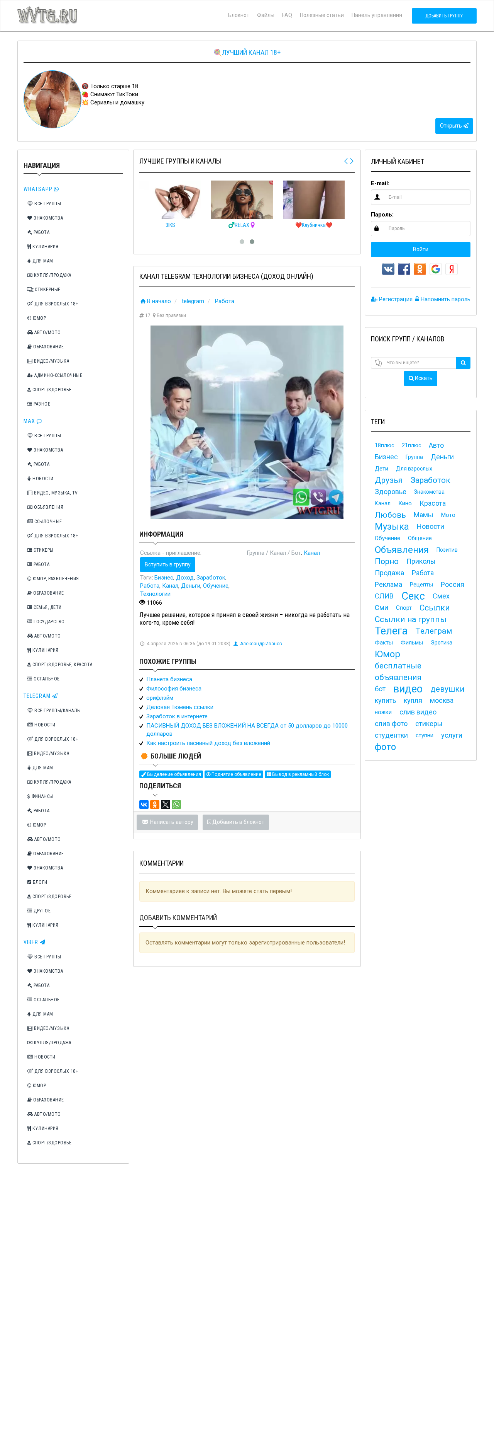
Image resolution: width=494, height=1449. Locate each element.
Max (30, 421)
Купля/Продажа (52, 275)
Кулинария (45, 246)
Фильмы (412, 642)
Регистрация (395, 299)
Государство (48, 621)
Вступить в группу (168, 564)
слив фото (391, 723)
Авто (436, 445)
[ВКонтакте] (144, 804)
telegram (193, 301)
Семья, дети (47, 607)
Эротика (441, 642)
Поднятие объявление (235, 774)
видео (408, 689)
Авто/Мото (47, 332)
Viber (32, 942)
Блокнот (238, 15)
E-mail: (380, 183)
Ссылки (435, 607)
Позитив (447, 550)
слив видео (417, 712)
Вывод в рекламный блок (300, 774)
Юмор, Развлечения (55, 578)
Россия (452, 584)
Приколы (421, 561)
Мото (448, 514)
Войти (420, 249)
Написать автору (171, 822)
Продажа (389, 573)
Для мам (42, 261)
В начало (159, 301)
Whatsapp (39, 189)
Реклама (388, 584)
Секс (413, 596)
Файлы (265, 15)
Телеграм (433, 631)
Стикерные (47, 289)
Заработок (210, 577)
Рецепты (421, 584)
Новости (42, 478)
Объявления (48, 507)
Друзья (389, 480)
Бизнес (163, 577)
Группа (414, 457)
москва (441, 700)
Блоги (39, 882)
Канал (312, 552)
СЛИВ (384, 596)
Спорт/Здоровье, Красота (62, 664)
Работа (41, 232)
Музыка (392, 526)
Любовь (390, 515)
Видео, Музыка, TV (55, 493)
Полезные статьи (322, 15)
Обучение (215, 585)
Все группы (47, 203)
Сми (381, 607)
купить (385, 700)
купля (413, 700)
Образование (48, 346)
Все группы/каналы (57, 710)
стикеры (429, 723)
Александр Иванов (261, 643)
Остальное (46, 679)
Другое (41, 911)
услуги (451, 735)
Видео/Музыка (51, 361)
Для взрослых (414, 468)
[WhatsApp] (176, 804)
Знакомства (47, 218)
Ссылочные (47, 521)
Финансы (41, 796)
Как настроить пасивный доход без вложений (208, 743)
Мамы (423, 515)
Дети (381, 468)
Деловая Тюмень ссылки (179, 707)
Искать (423, 378)
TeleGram (38, 696)
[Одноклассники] (154, 804)
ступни (424, 735)
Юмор (39, 318)
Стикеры (43, 550)
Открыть (451, 126)
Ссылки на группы (411, 619)
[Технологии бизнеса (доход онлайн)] (247, 422)
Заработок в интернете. (177, 716)
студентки (391, 735)
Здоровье (390, 492)
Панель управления (377, 15)
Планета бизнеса (169, 679)
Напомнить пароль (444, 299)
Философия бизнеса (173, 688)
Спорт (404, 607)
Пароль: (382, 214)
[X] (165, 804)
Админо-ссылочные (58, 375)
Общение (420, 538)
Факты (384, 642)
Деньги (190, 585)
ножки (383, 712)
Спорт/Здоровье (51, 389)
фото (385, 747)
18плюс (384, 445)
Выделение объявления (173, 774)
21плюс (411, 445)
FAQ (287, 15)
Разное (41, 404)
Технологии (155, 593)
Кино (405, 503)
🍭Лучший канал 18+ (247, 52)
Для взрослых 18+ (55, 304)
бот (380, 689)
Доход (185, 577)
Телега (391, 631)
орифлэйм (159, 697)
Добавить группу (444, 16)
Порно (387, 561)
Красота (433, 503)
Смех (441, 596)
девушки (447, 689)
